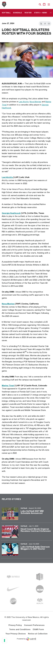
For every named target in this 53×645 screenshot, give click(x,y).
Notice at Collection (37, 634)
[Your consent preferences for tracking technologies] (4, 640)
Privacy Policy (15, 625)
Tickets (31, 4)
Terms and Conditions (19, 629)
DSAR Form (38, 629)
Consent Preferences (34, 625)
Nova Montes (35, 102)
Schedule (17, 12)
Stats (37, 12)
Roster (28, 12)
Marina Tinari (8, 386)
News (44, 12)
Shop (36, 4)
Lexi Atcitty (24, 102)
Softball (24, 508)
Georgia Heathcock (11, 213)
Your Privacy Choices (16, 634)
